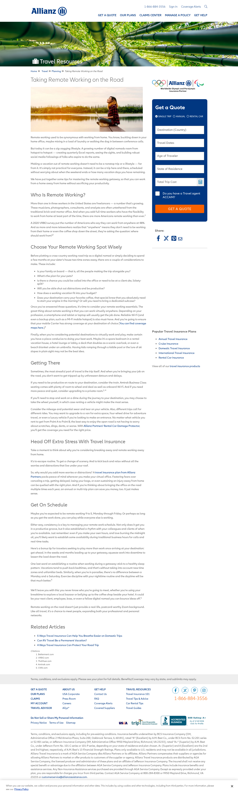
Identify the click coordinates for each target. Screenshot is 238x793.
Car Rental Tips (134, 703)
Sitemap (70, 722)
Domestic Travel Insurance (174, 348)
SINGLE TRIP (165, 116)
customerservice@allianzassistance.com (64, 777)
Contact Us (100, 694)
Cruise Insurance (168, 343)
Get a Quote (179, 209)
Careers (66, 703)
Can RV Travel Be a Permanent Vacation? (62, 640)
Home (34, 71)
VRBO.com (43, 657)
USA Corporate (71, 694)
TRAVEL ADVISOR (41, 707)
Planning (56, 71)
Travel (45, 71)
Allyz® (65, 707)
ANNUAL (180, 116)
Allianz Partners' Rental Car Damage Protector (111, 425)
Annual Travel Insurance (173, 338)
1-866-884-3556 (190, 698)
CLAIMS (35, 698)
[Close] (232, 786)
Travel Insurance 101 (138, 694)
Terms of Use (56, 722)
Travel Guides (133, 707)
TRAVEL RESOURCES (138, 689)
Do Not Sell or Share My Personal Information (57, 717)
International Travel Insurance (176, 352)
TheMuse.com (45, 661)
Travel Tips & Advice (137, 698)
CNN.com (43, 667)
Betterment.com (46, 654)
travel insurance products (185, 366)
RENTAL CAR (196, 116)
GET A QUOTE (39, 689)
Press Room (69, 698)
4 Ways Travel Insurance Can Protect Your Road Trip (68, 645)
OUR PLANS (38, 694)
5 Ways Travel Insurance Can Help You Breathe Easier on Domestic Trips (79, 635)
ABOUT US (68, 689)
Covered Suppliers (104, 707)
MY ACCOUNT (39, 703)
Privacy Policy (21, 789)
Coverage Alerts (103, 703)
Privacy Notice (39, 722)
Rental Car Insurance (171, 357)
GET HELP (100, 689)
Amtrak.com (44, 664)
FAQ (96, 698)
